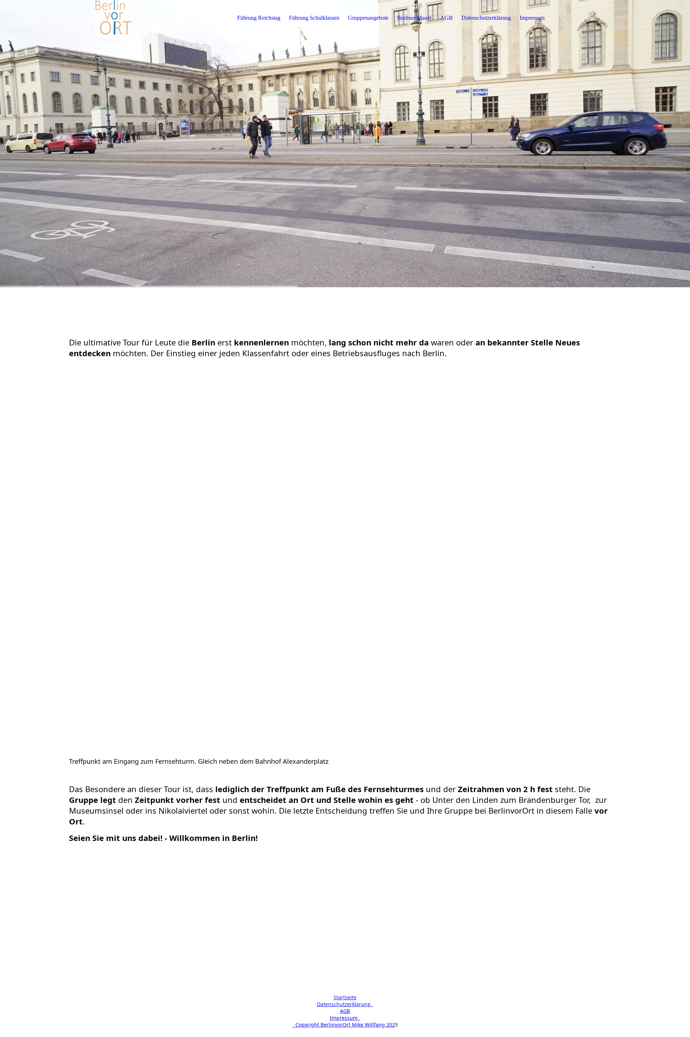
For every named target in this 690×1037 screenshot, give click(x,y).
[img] (114, 18)
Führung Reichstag (258, 18)
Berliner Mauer (414, 18)
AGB (446, 18)
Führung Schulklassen (314, 18)
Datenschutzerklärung (486, 18)
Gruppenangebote (368, 18)
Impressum (532, 18)
